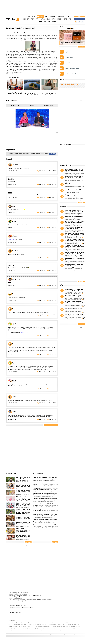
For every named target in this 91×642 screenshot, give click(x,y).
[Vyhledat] (76, 21)
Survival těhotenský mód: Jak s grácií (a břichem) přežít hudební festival (20, 622)
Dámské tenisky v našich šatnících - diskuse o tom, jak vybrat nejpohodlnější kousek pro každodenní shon (45, 624)
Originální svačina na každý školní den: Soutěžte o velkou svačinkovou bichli (70, 43)
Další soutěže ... (81, 46)
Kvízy (70, 19)
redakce (25, 594)
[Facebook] (82, 21)
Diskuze (65, 19)
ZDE (27, 592)
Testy (32, 19)
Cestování (27, 16)
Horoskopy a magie (50, 16)
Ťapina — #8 (11, 239)
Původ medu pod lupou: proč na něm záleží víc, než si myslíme (69, 628)
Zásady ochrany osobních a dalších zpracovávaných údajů (21, 607)
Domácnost (40, 16)
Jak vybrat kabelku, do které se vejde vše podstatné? (19, 626)
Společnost (26, 19)
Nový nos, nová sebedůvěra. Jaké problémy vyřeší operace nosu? (69, 622)
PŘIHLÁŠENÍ (33, 153)
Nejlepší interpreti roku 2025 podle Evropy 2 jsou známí (20, 631)
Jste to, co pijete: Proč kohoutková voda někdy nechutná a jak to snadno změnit (45, 631)
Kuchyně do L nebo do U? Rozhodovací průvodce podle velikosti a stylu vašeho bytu (69, 624)
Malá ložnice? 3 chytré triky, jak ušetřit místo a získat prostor (69, 631)
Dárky (33, 16)
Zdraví (48, 19)
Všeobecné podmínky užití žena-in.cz (18, 605)
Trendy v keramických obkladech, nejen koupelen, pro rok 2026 (69, 626)
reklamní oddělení (38, 599)
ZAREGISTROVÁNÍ (26, 153)
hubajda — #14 (24, 332)
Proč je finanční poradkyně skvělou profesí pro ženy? (19, 628)
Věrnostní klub (52, 22)
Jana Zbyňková (50, 105)
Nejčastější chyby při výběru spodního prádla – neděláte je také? (45, 626)
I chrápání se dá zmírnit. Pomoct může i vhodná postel (44, 622)
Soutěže (59, 19)
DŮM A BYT (14, 100)
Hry (45, 22)
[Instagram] (79, 21)
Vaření (37, 19)
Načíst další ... (51, 425)
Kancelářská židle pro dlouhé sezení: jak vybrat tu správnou (45, 628)
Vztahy (43, 19)
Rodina (67, 16)
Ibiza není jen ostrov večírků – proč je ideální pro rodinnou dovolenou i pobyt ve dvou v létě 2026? (20, 624)
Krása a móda (60, 16)
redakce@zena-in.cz (37, 595)
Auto (53, 19)
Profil (40, 22)
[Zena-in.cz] (13, 19)
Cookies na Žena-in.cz (14, 610)
